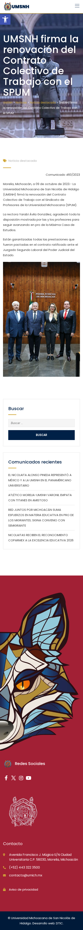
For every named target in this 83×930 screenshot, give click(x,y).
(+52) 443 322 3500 (24, 867)
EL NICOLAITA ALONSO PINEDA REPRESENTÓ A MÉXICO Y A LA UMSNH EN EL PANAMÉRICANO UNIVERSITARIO (40, 480)
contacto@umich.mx (25, 875)
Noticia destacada (22, 161)
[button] (5, 19)
